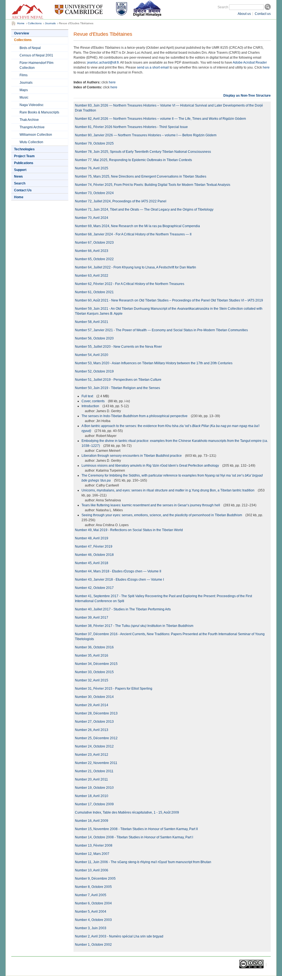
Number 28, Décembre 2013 (96, 713)
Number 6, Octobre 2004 (93, 903)
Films (24, 75)
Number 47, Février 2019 (93, 546)
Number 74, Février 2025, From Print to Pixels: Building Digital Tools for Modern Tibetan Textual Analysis (152, 185)
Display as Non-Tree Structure (247, 95)
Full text (88, 396)
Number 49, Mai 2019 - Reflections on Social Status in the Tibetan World (129, 530)
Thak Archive (29, 120)
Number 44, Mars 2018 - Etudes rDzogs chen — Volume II (118, 571)
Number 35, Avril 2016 (91, 655)
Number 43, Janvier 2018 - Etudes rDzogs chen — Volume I (119, 579)
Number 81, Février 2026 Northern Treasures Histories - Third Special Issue (131, 127)
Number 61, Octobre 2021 (94, 292)
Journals (50, 23)
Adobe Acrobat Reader (250, 62)
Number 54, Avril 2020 (91, 355)
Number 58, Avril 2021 (91, 322)
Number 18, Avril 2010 (91, 796)
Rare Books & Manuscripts (39, 112)
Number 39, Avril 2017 (91, 617)
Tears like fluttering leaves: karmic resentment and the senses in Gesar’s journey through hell (151, 505)
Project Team (24, 156)
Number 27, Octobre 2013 (94, 722)
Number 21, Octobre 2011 (94, 771)
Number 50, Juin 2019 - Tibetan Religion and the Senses (117, 388)
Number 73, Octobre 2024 (94, 193)
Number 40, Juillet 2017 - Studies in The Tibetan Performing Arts (123, 609)
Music (24, 97)
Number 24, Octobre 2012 (94, 746)
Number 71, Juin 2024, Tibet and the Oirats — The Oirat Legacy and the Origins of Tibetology (144, 209)
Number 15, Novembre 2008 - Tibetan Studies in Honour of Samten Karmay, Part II (136, 829)
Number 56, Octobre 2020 (94, 338)
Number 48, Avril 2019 (91, 538)
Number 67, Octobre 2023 (94, 242)
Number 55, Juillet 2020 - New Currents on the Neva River (118, 347)
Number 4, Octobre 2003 (93, 920)
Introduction (91, 406)
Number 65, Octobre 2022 (94, 259)
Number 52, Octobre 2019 (94, 371)
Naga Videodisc (32, 105)
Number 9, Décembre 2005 (95, 878)
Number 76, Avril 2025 (91, 168)
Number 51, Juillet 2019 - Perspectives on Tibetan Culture (118, 380)
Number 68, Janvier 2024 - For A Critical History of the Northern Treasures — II (133, 234)
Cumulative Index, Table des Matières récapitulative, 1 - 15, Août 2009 (127, 812)
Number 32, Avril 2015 (91, 680)
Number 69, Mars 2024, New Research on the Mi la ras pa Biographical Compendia (137, 226)
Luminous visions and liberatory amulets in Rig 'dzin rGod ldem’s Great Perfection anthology (151, 465)
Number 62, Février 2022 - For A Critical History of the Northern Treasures (129, 284)
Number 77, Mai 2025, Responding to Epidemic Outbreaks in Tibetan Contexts (133, 160)
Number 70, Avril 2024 (91, 218)
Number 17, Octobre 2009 (94, 804)
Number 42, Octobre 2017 (94, 588)
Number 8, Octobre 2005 (93, 887)
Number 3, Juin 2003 (90, 928)
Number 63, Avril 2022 (91, 276)
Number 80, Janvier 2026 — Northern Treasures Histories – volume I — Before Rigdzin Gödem (145, 135)
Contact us (263, 14)
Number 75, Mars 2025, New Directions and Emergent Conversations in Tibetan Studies (140, 176)
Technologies (24, 149)
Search (223, 7)
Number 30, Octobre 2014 (94, 697)
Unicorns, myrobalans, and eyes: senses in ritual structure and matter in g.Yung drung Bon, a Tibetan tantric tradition (168, 490)
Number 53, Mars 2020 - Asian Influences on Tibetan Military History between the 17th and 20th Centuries (153, 363)
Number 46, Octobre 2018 (94, 555)
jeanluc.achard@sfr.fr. (103, 62)
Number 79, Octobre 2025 (94, 143)
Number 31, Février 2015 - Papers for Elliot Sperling (113, 688)
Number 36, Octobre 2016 (94, 647)
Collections (35, 23)
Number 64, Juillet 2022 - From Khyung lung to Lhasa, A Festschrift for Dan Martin (135, 267)
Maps (24, 90)
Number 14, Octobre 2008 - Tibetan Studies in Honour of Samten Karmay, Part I (134, 837)
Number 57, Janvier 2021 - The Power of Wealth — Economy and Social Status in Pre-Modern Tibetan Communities (161, 330)
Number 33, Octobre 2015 (94, 672)
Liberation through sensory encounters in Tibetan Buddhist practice (132, 456)
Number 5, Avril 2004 (90, 912)
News (18, 176)
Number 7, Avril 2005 (90, 895)
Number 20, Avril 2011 (91, 779)
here (266, 67)
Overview (21, 33)
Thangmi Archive (32, 127)
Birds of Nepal (30, 48)
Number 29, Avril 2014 (91, 705)
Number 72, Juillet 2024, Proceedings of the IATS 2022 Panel (120, 201)
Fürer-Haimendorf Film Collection (36, 65)
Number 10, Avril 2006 (91, 870)
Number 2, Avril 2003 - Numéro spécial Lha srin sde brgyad (119, 936)
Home (21, 23)
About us (244, 14)
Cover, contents (93, 401)
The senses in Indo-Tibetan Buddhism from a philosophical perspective (135, 416)
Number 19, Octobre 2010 (94, 788)
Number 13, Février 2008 (93, 845)
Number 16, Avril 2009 (91, 821)
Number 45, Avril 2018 (91, 563)
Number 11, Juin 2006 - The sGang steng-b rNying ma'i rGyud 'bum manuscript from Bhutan (143, 862)
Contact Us (23, 190)
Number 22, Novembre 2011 (96, 763)
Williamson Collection (36, 135)
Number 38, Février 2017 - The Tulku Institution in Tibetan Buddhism (134, 626)
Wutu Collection (31, 142)
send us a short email (153, 67)
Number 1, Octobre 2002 (93, 945)
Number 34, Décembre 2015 (96, 664)
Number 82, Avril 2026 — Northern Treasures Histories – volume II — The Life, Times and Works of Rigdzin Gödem (160, 119)
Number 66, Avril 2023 (91, 251)
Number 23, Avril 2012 (91, 755)
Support (20, 170)
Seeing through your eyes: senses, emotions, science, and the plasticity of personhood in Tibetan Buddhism (162, 515)
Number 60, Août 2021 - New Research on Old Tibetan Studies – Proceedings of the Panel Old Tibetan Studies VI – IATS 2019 (169, 300)
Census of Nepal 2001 (36, 55)
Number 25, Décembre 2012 (96, 738)
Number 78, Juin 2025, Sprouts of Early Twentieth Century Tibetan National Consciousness (143, 152)
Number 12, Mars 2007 (92, 854)
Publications (23, 163)
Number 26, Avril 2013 (91, 730)
